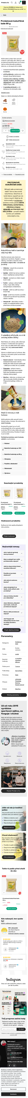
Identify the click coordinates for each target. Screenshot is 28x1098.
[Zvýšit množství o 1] (8, 130)
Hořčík (5, 273)
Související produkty (21, 174)
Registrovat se (9, 827)
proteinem (6, 71)
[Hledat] (12, 2)
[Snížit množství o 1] (3, 130)
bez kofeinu (18, 670)
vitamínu (6, 82)
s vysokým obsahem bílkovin (18, 660)
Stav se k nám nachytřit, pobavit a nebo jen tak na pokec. (13, 984)
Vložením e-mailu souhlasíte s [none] (13, 1034)
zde (15, 1085)
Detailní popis (5, 92)
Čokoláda (6, 368)
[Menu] (24, 2)
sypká (17, 654)
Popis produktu (8, 174)
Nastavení (13, 1089)
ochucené (18, 679)
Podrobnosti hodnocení (7, 28)
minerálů (6, 209)
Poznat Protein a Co (13, 791)
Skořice (17, 683)
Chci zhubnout (9, 857)
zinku (22, 80)
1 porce (17, 666)
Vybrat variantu (7, 513)
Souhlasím (13, 1094)
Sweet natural (19, 685)
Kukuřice (17, 689)
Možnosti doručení (10, 120)
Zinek (5, 294)
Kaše (16, 675)
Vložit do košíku (16, 130)
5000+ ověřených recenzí (9, 923)
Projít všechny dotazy (11, 630)
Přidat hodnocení (9, 536)
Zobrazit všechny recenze (16, 933)
